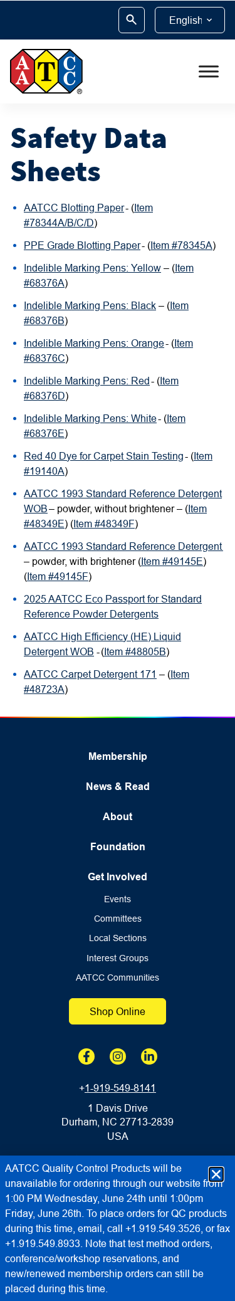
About (117, 817)
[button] (216, 1174)
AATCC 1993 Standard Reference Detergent (123, 546)
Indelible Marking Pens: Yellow (92, 267)
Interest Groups (117, 958)
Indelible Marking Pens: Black (90, 305)
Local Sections (118, 938)
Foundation (117, 847)
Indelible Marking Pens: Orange (94, 343)
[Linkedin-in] (149, 1056)
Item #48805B (135, 651)
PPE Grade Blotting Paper (82, 245)
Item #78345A (181, 245)
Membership (117, 756)
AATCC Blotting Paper (74, 207)
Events (117, 899)
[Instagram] (118, 1056)
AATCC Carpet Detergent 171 (90, 674)
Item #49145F (57, 576)
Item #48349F (104, 523)
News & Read (118, 787)
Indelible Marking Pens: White (90, 418)
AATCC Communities (117, 977)
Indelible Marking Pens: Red (87, 380)
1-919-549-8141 (120, 1087)
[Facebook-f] (86, 1056)
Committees (118, 919)
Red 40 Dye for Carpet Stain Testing (104, 455)
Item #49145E (172, 561)
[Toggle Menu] (209, 71)
